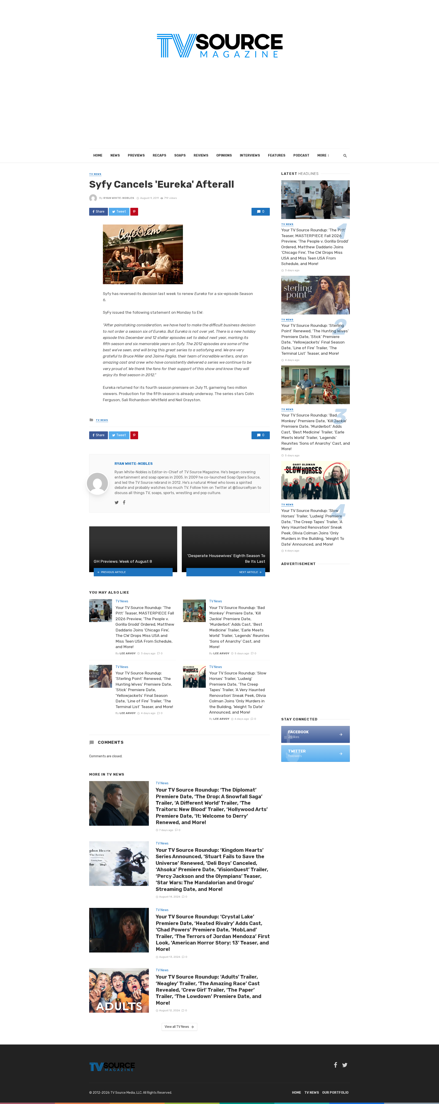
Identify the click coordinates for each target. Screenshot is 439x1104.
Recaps (159, 155)
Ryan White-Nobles (118, 198)
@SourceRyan (245, 487)
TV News (95, 174)
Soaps (180, 155)
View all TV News (177, 1027)
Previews (136, 155)
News (115, 155)
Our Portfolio (335, 1093)
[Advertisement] (219, 114)
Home (97, 155)
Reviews (201, 155)
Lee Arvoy (128, 653)
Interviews (250, 155)
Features (276, 155)
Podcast (301, 155)
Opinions (224, 155)
